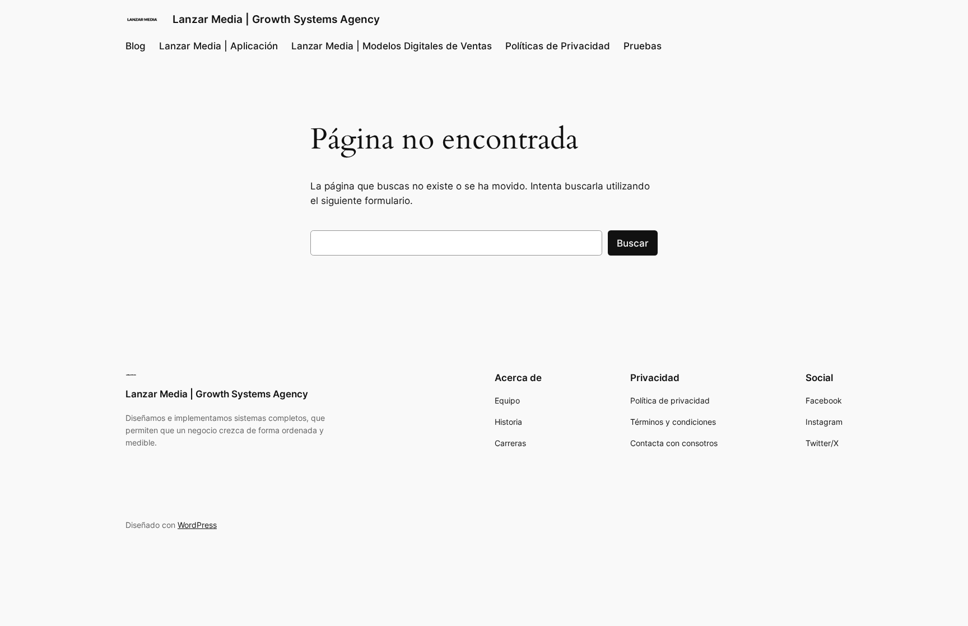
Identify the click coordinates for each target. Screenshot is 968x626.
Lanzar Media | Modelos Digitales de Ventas (391, 46)
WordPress (197, 525)
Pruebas (642, 46)
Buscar (633, 243)
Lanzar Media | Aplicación (218, 46)
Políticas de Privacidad (557, 46)
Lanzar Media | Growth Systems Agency (276, 19)
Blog (135, 46)
